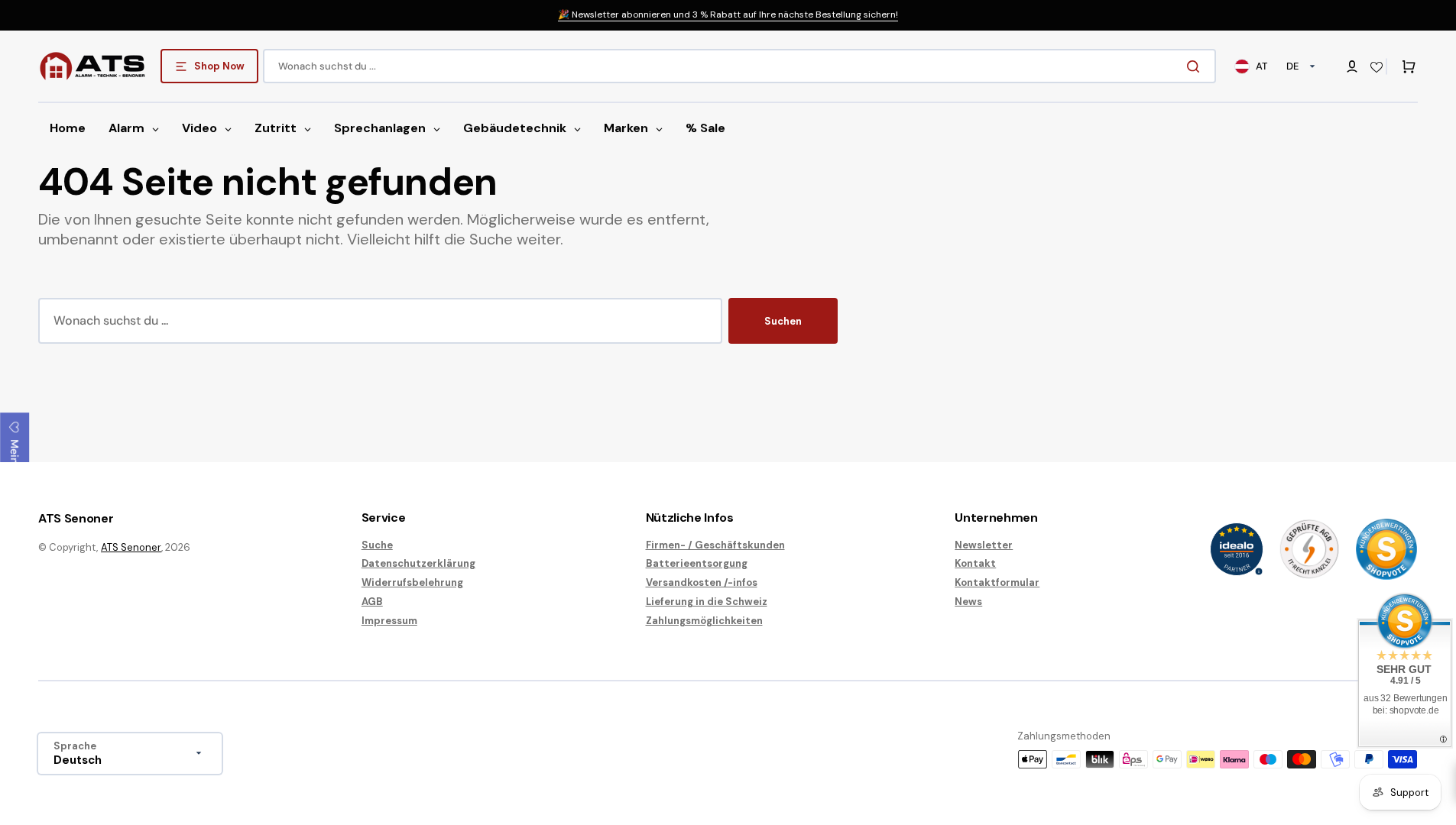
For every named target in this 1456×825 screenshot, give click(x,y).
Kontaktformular (997, 582)
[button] (1352, 66)
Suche (377, 545)
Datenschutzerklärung (418, 563)
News (968, 601)
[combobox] (739, 66)
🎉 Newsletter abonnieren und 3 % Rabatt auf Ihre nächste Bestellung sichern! (728, 14)
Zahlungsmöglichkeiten (704, 620)
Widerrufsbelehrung (412, 582)
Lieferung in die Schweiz (706, 601)
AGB (372, 601)
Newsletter (984, 545)
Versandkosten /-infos (701, 582)
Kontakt (975, 563)
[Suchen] (1196, 66)
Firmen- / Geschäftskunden (715, 545)
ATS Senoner (131, 547)
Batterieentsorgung (696, 563)
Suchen (783, 321)
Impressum (389, 620)
